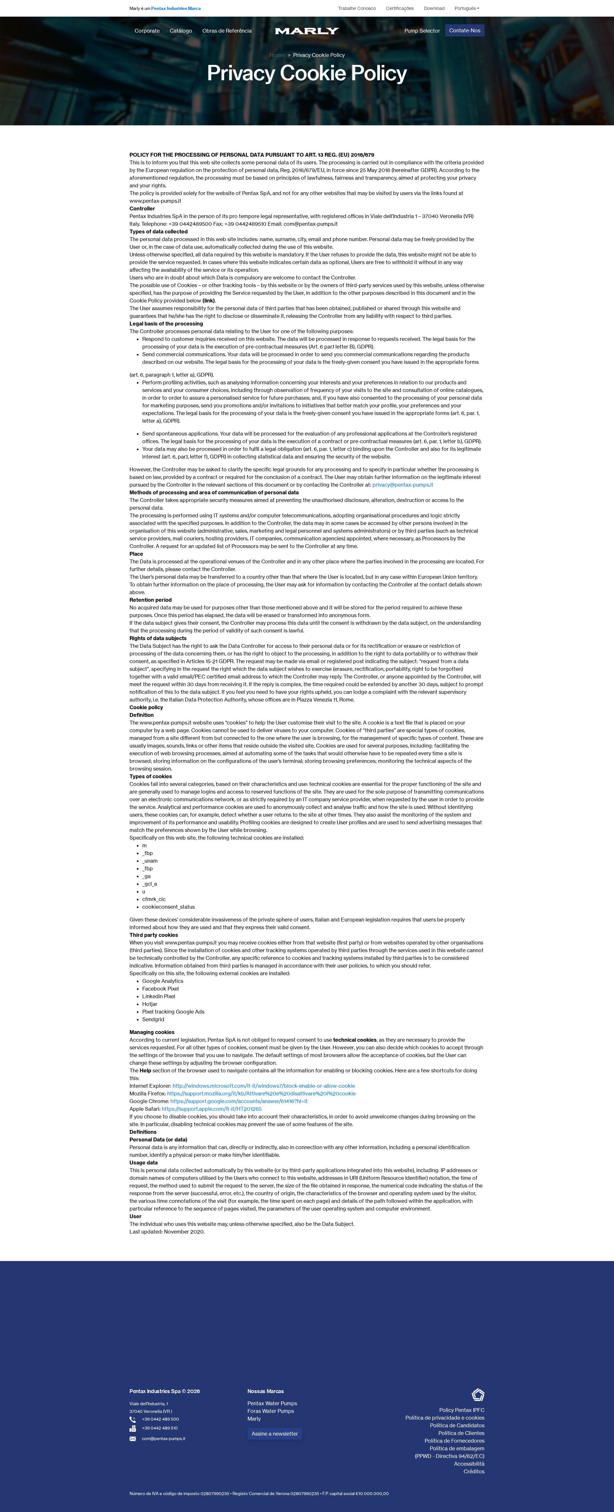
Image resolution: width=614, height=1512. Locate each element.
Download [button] (434, 8)
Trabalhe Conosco (357, 8)
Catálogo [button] (181, 30)
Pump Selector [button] (422, 30)
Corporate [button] (147, 30)
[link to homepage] (307, 31)
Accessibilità (469, 1464)
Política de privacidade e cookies (444, 1417)
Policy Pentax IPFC (461, 1410)
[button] (467, 8)
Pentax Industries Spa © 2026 (165, 1391)
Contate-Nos (464, 30)
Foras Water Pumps (271, 1411)
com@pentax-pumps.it (163, 1438)
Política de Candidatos (457, 1425)
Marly (254, 1418)
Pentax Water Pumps (272, 1403)
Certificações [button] (400, 8)
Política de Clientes (461, 1433)
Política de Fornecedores (454, 1441)
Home (277, 55)
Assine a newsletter (275, 1433)
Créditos (474, 1471)
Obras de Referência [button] (227, 30)
